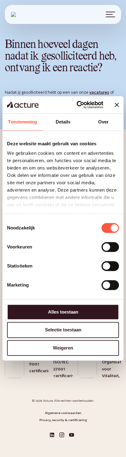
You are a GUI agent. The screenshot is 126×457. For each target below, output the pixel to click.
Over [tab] (103, 121)
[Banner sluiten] (117, 105)
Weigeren (63, 347)
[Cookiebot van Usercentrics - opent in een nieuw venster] (78, 105)
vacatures (99, 92)
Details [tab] (63, 121)
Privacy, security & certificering (63, 420)
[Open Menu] (110, 14)
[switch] (110, 247)
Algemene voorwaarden (63, 413)
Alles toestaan (63, 311)
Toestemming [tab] (22, 121)
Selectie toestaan (63, 330)
